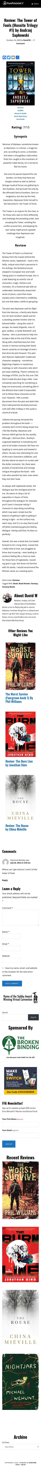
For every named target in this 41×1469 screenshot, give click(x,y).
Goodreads (20, 119)
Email (5, 944)
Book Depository (20, 116)
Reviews (16, 580)
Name (5, 931)
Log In (23, 1464)
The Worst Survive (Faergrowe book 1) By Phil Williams (19, 698)
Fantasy (34, 583)
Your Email (10, 1130)
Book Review (24, 583)
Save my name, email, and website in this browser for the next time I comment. (19, 972)
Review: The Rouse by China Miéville (16, 827)
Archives (5, 1442)
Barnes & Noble (20, 113)
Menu (36, 4)
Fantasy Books (8, 587)
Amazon (20, 108)
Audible (20, 110)
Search (5, 1012)
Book (15, 583)
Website (6, 956)
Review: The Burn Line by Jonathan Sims (19, 763)
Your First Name (12, 1119)
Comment (7, 908)
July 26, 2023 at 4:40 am (20, 863)
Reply (5, 880)
